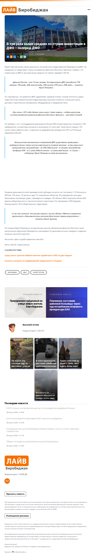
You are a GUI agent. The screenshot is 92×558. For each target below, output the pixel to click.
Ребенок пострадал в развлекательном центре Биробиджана (32, 441)
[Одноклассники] (11, 56)
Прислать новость (15, 494)
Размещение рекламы (17, 515)
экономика (40, 54)
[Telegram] (24, 56)
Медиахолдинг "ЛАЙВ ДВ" (16, 474)
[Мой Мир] (14, 56)
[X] (18, 56)
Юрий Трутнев (38, 272)
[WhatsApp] (21, 56)
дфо (25, 272)
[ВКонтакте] (7, 56)
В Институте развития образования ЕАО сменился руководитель (34, 418)
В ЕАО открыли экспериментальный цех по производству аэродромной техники (40, 408)
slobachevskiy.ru (20, 552)
